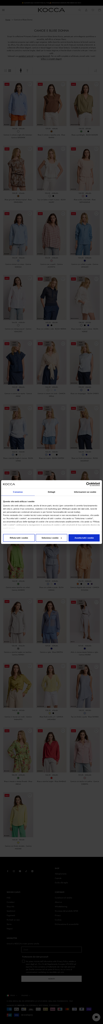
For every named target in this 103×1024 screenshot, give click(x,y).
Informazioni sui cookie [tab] (85, 492)
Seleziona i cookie (50, 538)
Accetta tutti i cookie (84, 538)
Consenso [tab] (18, 492)
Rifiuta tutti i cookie (19, 538)
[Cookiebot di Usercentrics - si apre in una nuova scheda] (88, 484)
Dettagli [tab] (51, 492)
